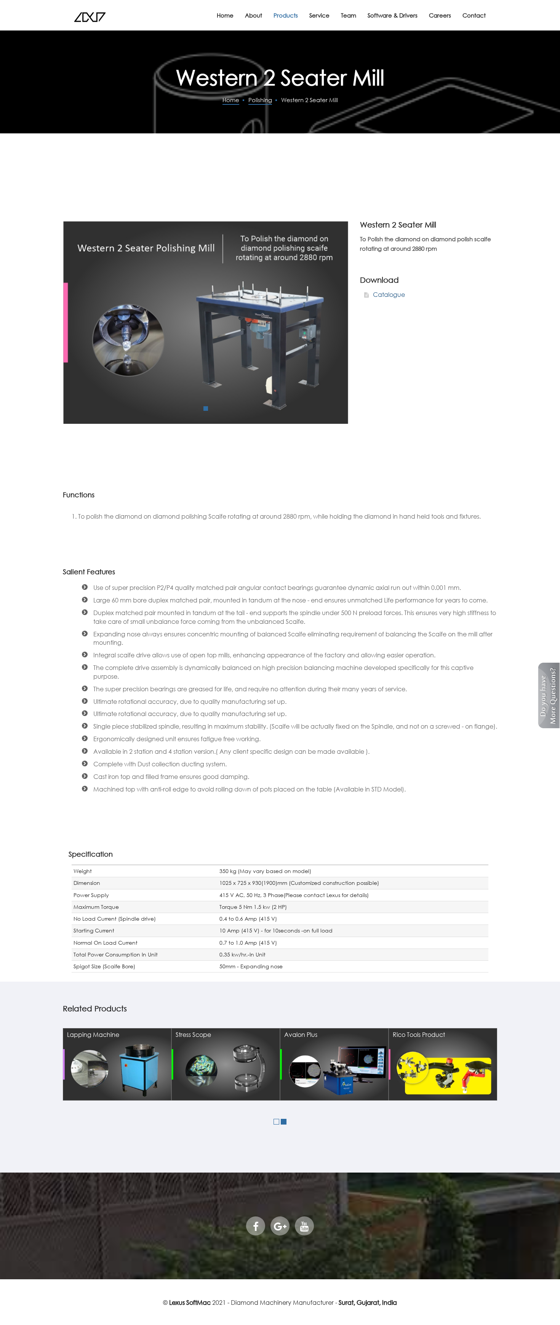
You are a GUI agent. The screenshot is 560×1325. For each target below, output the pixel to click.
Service (319, 15)
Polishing (260, 100)
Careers (440, 15)
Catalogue (388, 294)
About (253, 15)
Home (225, 15)
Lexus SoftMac (190, 1302)
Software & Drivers (393, 15)
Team (348, 15)
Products (286, 15)
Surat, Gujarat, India (368, 1302)
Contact (474, 15)
